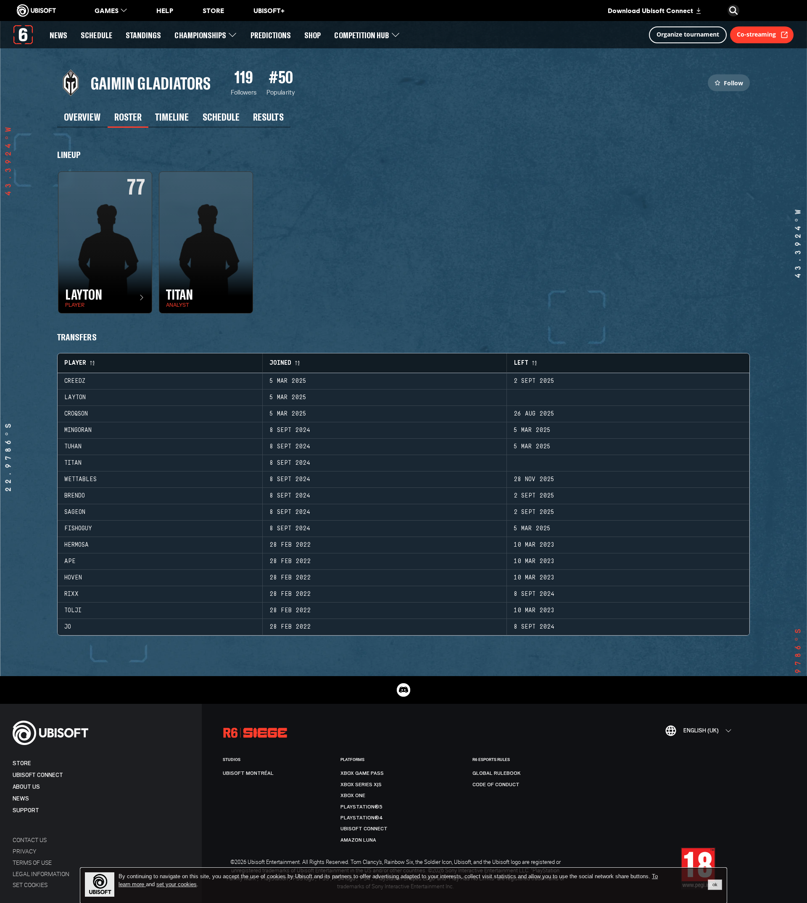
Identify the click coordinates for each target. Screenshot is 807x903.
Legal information (41, 874)
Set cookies (30, 885)
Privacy (24, 851)
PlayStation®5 (361, 807)
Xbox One (352, 795)
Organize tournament (688, 34)
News (21, 798)
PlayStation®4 (361, 818)
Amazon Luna (358, 840)
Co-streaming (756, 34)
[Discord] (403, 690)
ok (714, 884)
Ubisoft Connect (38, 775)
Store (22, 763)
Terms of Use (32, 862)
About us (26, 787)
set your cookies (176, 884)
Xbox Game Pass (362, 773)
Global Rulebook (496, 773)
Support (26, 810)
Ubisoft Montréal (248, 773)
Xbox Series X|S (361, 784)
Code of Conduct (496, 784)
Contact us (30, 840)
